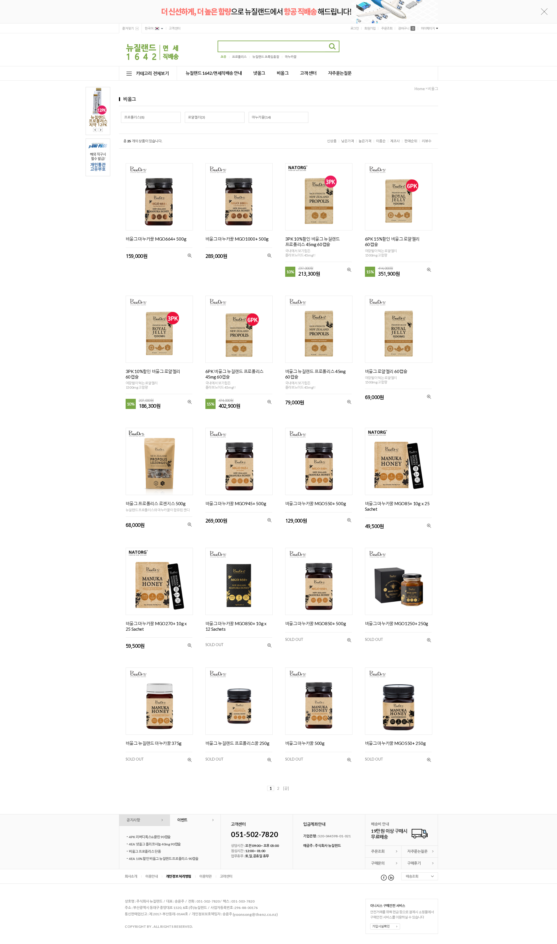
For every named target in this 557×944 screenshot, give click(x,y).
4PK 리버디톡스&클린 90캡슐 (150, 837)
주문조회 (386, 28)
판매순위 (410, 141)
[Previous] (95, 130)
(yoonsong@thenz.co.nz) (255, 914)
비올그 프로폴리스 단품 (145, 851)
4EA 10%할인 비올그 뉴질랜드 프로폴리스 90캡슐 (163, 858)
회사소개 (131, 876)
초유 (223, 56)
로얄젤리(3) (196, 117)
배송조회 (412, 876)
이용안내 (151, 876)
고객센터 (174, 28)
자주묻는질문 (340, 73)
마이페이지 (428, 28)
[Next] (101, 130)
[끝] (286, 788)
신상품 (332, 141)
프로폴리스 (239, 56)
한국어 (149, 28)
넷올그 (259, 73)
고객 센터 (308, 73)
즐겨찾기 (128, 28)
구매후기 (414, 863)
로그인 (354, 28)
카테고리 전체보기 (152, 73)
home (420, 88)
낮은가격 (347, 141)
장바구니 (405, 28)
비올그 (283, 73)
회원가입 (369, 28)
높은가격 (365, 141)
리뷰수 (426, 141)
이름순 (381, 141)
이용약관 (205, 876)
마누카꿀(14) (261, 117)
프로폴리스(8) (134, 117)
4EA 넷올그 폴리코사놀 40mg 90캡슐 (155, 844)
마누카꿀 (290, 56)
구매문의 (377, 863)
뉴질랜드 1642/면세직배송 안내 (214, 73)
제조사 (395, 141)
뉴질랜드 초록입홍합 (265, 56)
